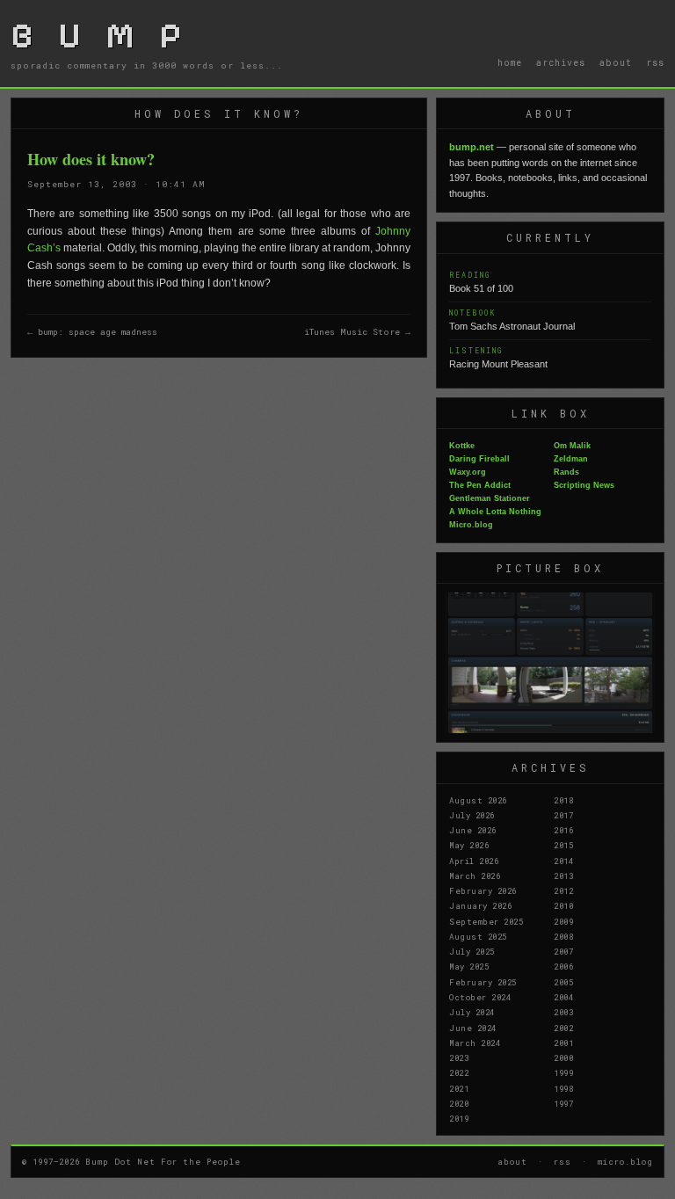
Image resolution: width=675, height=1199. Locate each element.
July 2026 (472, 815)
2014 (563, 860)
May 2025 (469, 966)
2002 (563, 1027)
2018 (563, 800)
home (509, 62)
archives (560, 62)
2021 (458, 1088)
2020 (458, 1103)
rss (655, 62)
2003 (563, 1011)
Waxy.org (467, 472)
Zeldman (571, 458)
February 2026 (483, 890)
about (615, 62)
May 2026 (469, 844)
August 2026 (478, 800)
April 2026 (473, 860)
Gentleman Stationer (489, 498)
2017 (563, 815)
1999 (563, 1072)
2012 (563, 890)
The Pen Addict (480, 485)
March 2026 (474, 875)
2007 (563, 951)
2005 (563, 982)
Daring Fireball (479, 458)
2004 (563, 997)
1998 (563, 1088)
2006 (563, 966)
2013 (563, 875)
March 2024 (474, 1042)
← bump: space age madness (92, 332)
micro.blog (625, 1161)
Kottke (462, 445)
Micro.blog (471, 524)
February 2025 (483, 982)
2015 (563, 844)
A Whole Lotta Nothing (495, 511)
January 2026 (480, 905)
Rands (566, 472)
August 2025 (478, 936)
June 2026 (473, 830)
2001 (563, 1042)
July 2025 (472, 951)
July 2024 (472, 1011)
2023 (458, 1057)
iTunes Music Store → (357, 332)
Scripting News (584, 485)
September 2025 (486, 921)
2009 (563, 921)
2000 (563, 1057)
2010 (563, 905)
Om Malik (572, 445)
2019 (458, 1118)
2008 (563, 936)
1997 (563, 1103)
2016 (563, 830)
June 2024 (473, 1027)
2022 (458, 1072)
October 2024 (480, 997)
